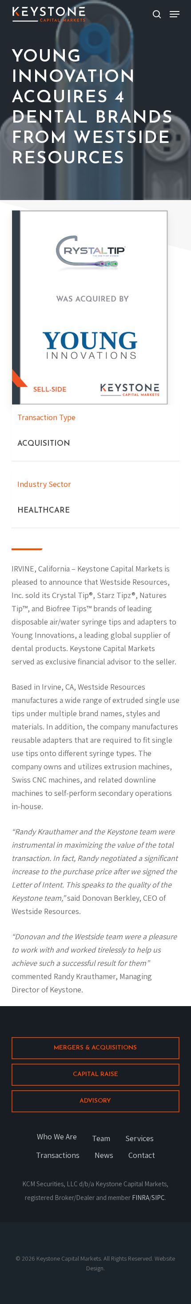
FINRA (140, 1197)
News (104, 1155)
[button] (174, 14)
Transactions (58, 1155)
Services (139, 1138)
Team (101, 1138)
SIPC (158, 1197)
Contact (141, 1155)
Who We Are (57, 1136)
